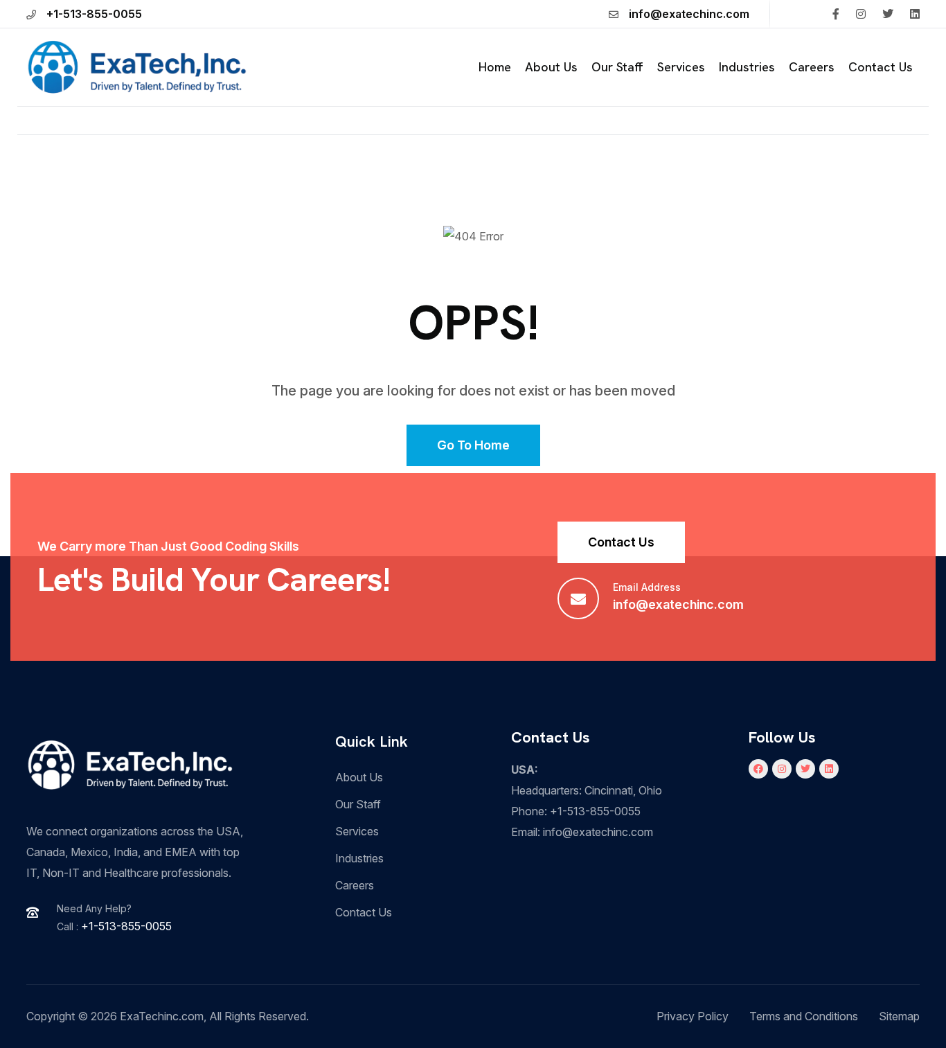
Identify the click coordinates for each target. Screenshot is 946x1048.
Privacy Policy (693, 1016)
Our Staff (617, 67)
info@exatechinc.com (689, 14)
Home (495, 67)
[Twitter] (805, 769)
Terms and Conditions (803, 1016)
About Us (551, 67)
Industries (747, 67)
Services (681, 67)
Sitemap (899, 1016)
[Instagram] (782, 769)
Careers (812, 67)
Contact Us (880, 67)
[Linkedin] (829, 769)
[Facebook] (758, 769)
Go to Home (473, 445)
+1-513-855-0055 (94, 14)
